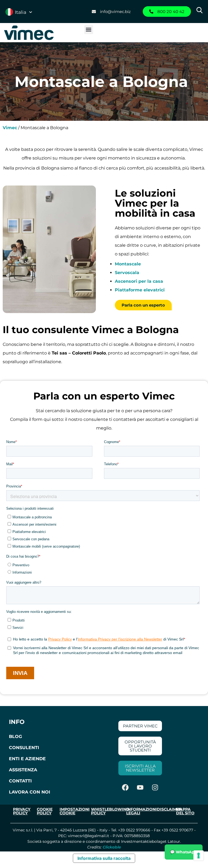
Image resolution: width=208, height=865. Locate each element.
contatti (20, 780)
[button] (88, 29)
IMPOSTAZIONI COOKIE (75, 811)
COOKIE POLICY (45, 811)
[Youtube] (140, 787)
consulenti (24, 747)
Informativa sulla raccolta (104, 858)
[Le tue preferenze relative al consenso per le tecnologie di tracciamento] (198, 855)
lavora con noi (29, 792)
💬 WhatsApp (183, 852)
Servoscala (127, 272)
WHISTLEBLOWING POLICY (110, 811)
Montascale (128, 263)
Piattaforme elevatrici (140, 289)
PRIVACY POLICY (21, 811)
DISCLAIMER (169, 809)
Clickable (112, 847)
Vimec (10, 127)
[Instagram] (155, 787)
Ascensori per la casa (139, 281)
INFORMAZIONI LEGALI (141, 811)
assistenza (23, 769)
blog (15, 736)
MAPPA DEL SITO (185, 811)
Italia (20, 12)
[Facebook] (125, 787)
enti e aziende (27, 758)
